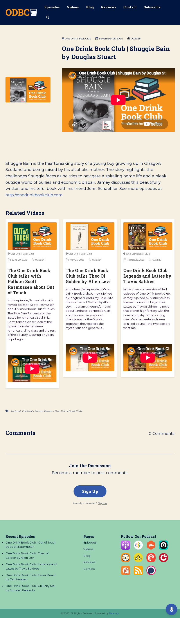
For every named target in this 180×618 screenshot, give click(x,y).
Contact (130, 7)
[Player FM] (163, 561)
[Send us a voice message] (171, 609)
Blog (90, 7)
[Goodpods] (138, 561)
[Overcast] (125, 561)
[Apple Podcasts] (125, 548)
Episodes (52, 7)
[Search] (47, 17)
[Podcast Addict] (125, 574)
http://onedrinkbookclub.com (34, 195)
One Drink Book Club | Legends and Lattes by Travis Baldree (147, 276)
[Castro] (163, 548)
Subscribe (152, 7)
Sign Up (90, 491)
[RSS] (138, 574)
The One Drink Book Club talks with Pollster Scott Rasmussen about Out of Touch (31, 281)
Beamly (114, 613)
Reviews (108, 7)
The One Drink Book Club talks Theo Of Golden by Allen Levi (88, 276)
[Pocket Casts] (151, 561)
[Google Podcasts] (138, 548)
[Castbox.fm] (151, 548)
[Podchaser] (151, 574)
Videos (73, 7)
